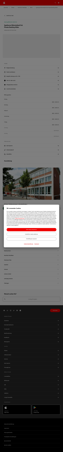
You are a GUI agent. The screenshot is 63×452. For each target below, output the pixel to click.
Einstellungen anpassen (31, 238)
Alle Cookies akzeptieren (31, 229)
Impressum (36, 243)
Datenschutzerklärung (19, 218)
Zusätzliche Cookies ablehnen (31, 234)
